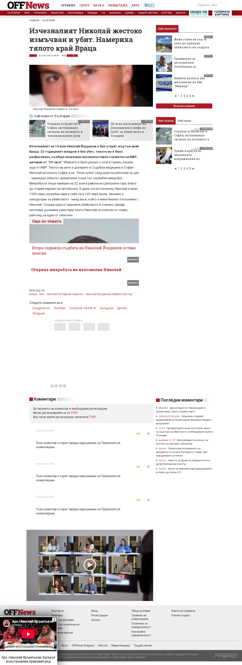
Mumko (163, 407)
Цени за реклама (62, 620)
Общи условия (140, 611)
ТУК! (92, 417)
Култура (166, 12)
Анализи (115, 12)
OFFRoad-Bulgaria (83, 645)
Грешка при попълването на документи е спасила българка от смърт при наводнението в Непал (181, 452)
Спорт (84, 5)
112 (103, 12)
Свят (27, 12)
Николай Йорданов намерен (65, 294)
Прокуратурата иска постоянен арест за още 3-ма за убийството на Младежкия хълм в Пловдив (184, 432)
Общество (57, 12)
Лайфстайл (117, 5)
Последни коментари (182, 400)
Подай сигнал (143, 645)
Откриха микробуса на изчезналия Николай (76, 269)
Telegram (38, 313)
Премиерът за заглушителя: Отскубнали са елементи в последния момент (191, 66)
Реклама (57, 615)
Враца (33, 294)
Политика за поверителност (141, 625)
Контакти (57, 611)
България (14, 12)
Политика (40, 12)
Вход (94, 611)
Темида (92, 12)
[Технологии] (149, 6)
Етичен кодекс (180, 615)
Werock (103, 645)
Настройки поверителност (141, 633)
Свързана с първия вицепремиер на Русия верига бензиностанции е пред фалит (183, 420)
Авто (135, 5)
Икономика (75, 12)
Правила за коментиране (139, 617)
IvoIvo (162, 448)
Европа (180, 12)
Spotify (121, 308)
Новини (34, 20)
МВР (41, 294)
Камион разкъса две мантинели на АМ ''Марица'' (189, 82)
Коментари (45, 399)
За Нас (95, 620)
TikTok (88, 308)
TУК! (74, 413)
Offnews (68, 5)
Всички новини (184, 106)
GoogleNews (41, 308)
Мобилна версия (62, 632)
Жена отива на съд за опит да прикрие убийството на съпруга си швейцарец (191, 45)
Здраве (129, 12)
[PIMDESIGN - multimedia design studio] (225, 657)
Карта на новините (183, 611)
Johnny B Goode (169, 416)
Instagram (106, 308)
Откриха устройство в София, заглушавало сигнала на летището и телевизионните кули (65, 130)
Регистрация (99, 615)
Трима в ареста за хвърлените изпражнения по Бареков (187, 157)
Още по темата (46, 221)
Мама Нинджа (121, 645)
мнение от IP (167, 440)
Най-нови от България (52, 116)
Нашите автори (147, 12)
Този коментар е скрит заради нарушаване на (68, 443)
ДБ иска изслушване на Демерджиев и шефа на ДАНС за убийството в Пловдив (128, 130)
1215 (162, 428)
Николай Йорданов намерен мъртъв (109, 294)
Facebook (76, 308)
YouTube (59, 308)
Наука (98, 5)
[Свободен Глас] (198, 13)
